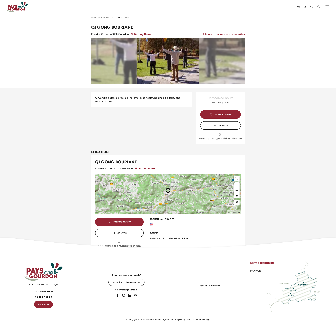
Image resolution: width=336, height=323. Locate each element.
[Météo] (305, 7)
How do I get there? (209, 285)
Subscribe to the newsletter (126, 282)
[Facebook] (117, 296)
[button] (319, 7)
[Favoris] (312, 7)
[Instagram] (123, 296)
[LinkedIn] (129, 296)
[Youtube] (135, 296)
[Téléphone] (299, 7)
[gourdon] (17, 7)
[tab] (262, 263)
